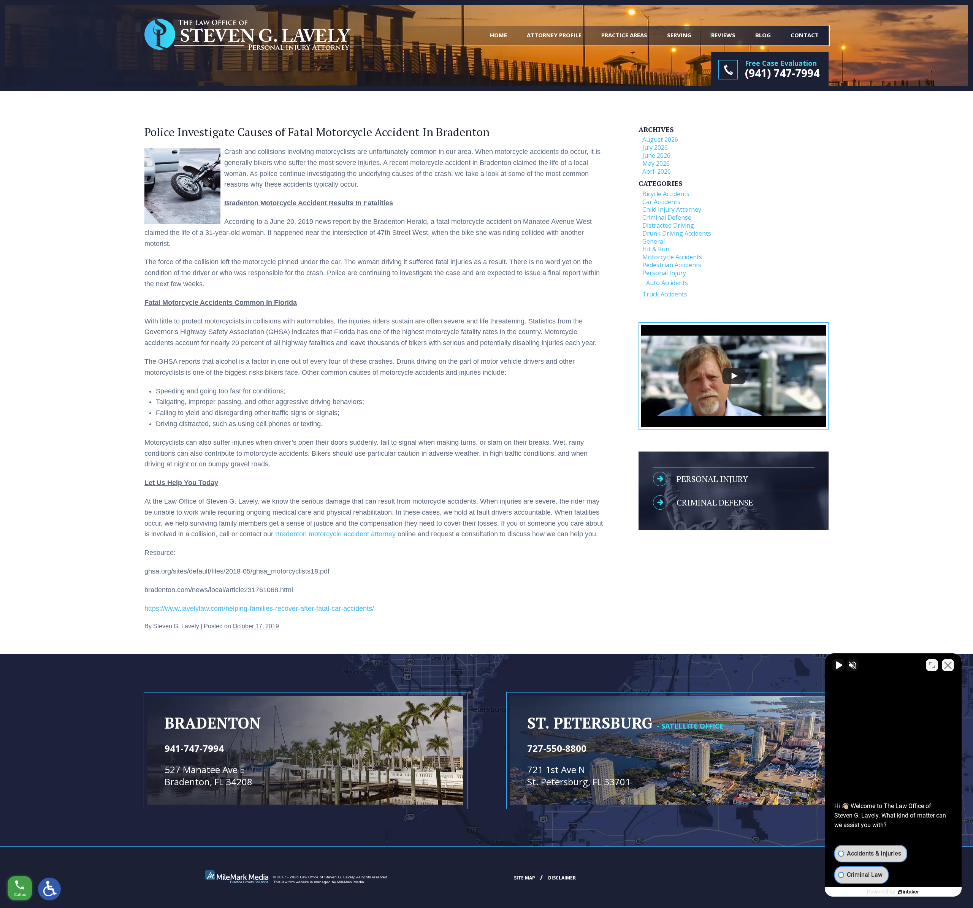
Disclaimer (562, 878)
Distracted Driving (668, 225)
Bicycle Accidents (665, 194)
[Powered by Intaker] (908, 892)
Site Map (524, 878)
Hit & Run (655, 249)
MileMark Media (350, 882)
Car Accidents (661, 202)
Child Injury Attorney (671, 209)
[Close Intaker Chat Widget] (948, 665)
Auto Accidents (667, 283)
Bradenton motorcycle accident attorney (335, 534)
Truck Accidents (664, 294)
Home (498, 35)
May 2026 (656, 163)
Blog (763, 35)
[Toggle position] (932, 665)
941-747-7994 (194, 748)
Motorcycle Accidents (672, 257)
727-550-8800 (556, 748)
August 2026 (660, 139)
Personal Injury (664, 273)
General (653, 241)
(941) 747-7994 (782, 73)
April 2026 (656, 171)
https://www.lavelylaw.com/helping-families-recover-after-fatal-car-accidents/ (259, 608)
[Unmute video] (838, 665)
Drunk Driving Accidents (676, 233)
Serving (679, 35)
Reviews (723, 35)
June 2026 (656, 155)
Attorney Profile (554, 35)
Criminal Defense (666, 217)
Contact (805, 35)
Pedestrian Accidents (671, 265)
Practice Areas (624, 35)
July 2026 (655, 147)
